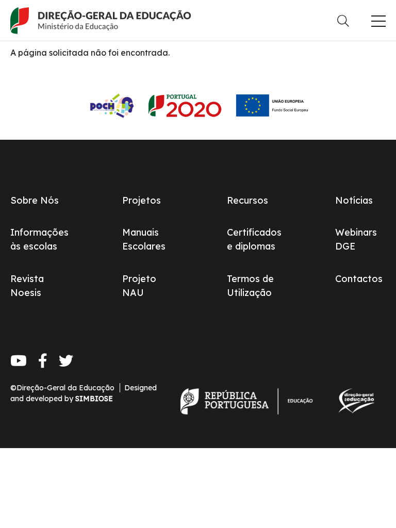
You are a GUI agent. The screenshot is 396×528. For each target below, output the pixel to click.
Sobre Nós (34, 200)
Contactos (359, 279)
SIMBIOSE (94, 398)
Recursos (247, 200)
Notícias (354, 200)
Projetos (141, 200)
